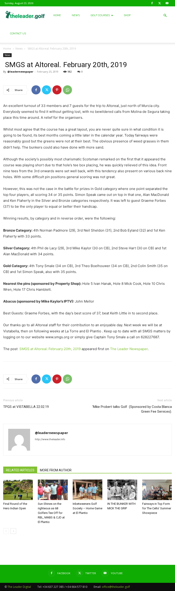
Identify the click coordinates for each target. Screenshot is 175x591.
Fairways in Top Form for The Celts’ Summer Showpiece (156, 508)
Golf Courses (100, 15)
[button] (165, 15)
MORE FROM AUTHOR (56, 470)
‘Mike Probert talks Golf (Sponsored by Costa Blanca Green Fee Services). (132, 409)
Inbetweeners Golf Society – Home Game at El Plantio (87, 508)
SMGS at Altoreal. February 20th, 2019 (49, 349)
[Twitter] (159, 3)
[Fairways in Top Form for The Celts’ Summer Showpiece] (157, 490)
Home (57, 15)
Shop (127, 15)
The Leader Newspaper (129, 349)
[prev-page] (6, 531)
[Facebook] (152, 3)
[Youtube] (167, 3)
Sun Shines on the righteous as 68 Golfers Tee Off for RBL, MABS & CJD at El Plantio (51, 513)
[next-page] (13, 531)
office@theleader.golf (116, 587)
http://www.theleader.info (50, 439)
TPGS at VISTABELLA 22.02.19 (26, 407)
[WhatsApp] (67, 89)
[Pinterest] (57, 89)
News (76, 15)
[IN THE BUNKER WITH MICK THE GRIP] (122, 490)
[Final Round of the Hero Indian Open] (18, 490)
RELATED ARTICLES (20, 470)
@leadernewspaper (20, 71)
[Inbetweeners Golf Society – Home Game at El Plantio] (87, 490)
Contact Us (18, 33)
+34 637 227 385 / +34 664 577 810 (65, 587)
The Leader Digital (19, 587)
